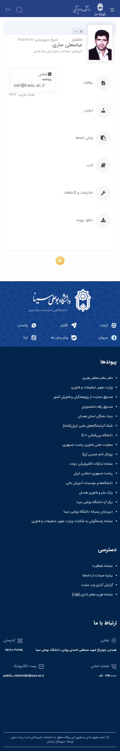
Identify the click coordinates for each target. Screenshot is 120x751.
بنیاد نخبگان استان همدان (95, 416)
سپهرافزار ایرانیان (56, 741)
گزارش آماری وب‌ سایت (97, 585)
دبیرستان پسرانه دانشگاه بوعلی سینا (88, 512)
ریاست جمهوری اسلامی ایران (93, 473)
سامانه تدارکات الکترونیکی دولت (91, 464)
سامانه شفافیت (102, 566)
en (7, 9)
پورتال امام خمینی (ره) (97, 454)
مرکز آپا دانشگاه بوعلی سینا (94, 502)
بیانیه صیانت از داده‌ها (98, 575)
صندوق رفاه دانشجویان (97, 407)
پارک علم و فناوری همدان (96, 493)
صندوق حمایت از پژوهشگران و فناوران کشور (83, 397)
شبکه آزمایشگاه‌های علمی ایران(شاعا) (88, 426)
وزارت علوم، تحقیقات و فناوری (92, 387)
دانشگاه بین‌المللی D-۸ (97, 435)
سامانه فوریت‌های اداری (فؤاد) (92, 594)
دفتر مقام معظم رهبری (97, 378)
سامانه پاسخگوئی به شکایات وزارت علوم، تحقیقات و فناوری (72, 521)
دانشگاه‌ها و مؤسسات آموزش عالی (89, 483)
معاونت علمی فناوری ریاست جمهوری (88, 445)
